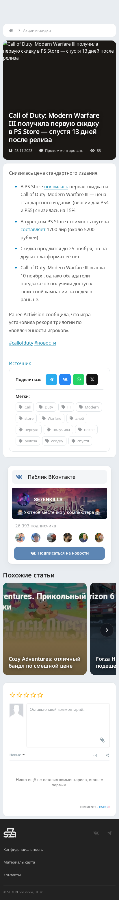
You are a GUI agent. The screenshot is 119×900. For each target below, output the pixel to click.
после (89, 429)
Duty (49, 407)
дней (79, 418)
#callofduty (21, 343)
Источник (20, 363)
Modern (92, 407)
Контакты (12, 874)
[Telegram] (51, 379)
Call (28, 407)
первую (31, 429)
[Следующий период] (107, 630)
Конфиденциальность (23, 849)
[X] (92, 379)
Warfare (54, 418)
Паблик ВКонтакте (51, 476)
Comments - (95, 807)
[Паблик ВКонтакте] (22, 477)
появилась (56, 186)
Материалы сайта (19, 862)
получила (61, 429)
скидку (57, 440)
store (29, 418)
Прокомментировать (64, 150)
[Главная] (12, 30)
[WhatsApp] (78, 379)
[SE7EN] (9, 833)
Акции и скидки (37, 30)
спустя (83, 440)
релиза (31, 440)
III (69, 407)
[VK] (65, 379)
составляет (33, 229)
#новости (45, 343)
